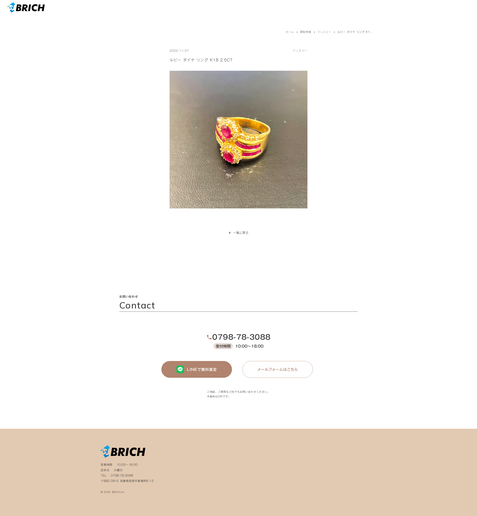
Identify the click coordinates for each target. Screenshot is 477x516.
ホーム (290, 32)
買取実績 (305, 32)
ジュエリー (324, 32)
